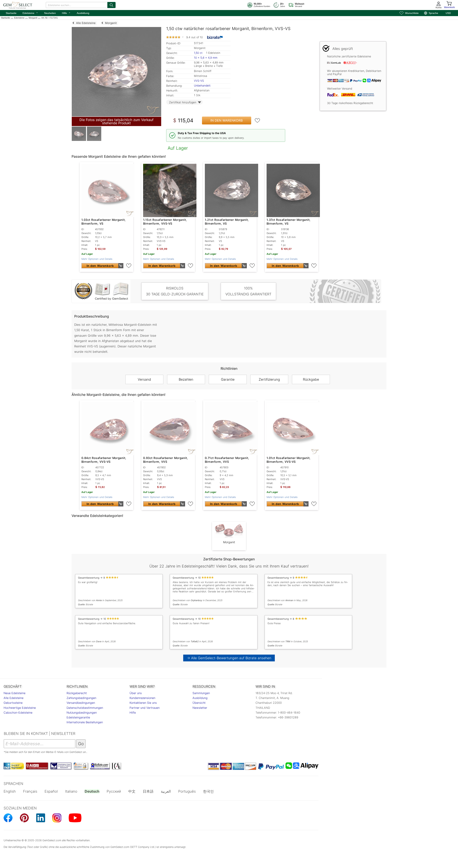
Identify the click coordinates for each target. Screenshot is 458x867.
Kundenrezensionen (142, 698)
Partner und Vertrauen (145, 707)
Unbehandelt (202, 85)
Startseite (11, 13)
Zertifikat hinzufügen (182, 102)
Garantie (228, 379)
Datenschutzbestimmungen (85, 707)
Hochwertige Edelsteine (20, 707)
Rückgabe (311, 379)
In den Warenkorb (226, 120)
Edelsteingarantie (78, 717)
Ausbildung (83, 13)
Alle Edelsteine (13, 698)
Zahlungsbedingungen (81, 698)
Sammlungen (201, 693)
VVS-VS (199, 80)
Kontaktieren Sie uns (143, 702)
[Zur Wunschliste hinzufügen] (257, 120)
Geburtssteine (13, 702)
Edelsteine (30, 13)
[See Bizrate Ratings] (215, 37)
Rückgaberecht (77, 693)
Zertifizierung (269, 379)
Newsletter (200, 707)
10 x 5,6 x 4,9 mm (205, 57)
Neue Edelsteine (14, 693)
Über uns (136, 693)
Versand (144, 379)
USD (448, 13)
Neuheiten (50, 13)
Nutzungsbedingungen (82, 712)
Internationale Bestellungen (85, 722)
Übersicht (199, 702)
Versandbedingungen (81, 702)
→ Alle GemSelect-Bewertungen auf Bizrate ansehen (229, 658)
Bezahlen (186, 379)
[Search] (111, 5)
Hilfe (66, 13)
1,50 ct (198, 53)
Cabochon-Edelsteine (18, 712)
